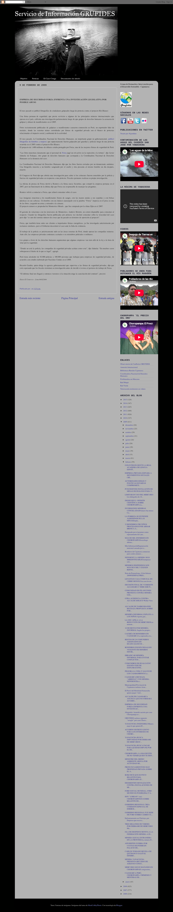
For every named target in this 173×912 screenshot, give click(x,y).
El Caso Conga (50, 78)
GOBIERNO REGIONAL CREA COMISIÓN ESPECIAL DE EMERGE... (137, 806)
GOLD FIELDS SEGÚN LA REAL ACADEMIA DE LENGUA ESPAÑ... (138, 467)
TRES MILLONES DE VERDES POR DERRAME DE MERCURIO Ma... (139, 826)
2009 (125, 421)
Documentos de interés (70, 78)
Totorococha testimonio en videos (132, 389)
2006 (125, 894)
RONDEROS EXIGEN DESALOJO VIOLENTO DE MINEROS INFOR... (138, 649)
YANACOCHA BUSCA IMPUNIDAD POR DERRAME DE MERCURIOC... (138, 739)
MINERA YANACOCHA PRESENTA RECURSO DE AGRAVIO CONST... (136, 861)
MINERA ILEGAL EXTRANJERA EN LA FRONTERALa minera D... (139, 838)
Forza (64, 152)
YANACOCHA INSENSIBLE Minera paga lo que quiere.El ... (139, 725)
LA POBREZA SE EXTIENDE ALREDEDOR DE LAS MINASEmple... (136, 518)
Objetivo (23, 78)
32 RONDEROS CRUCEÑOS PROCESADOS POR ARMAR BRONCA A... (137, 526)
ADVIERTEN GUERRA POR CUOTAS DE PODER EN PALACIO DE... (136, 845)
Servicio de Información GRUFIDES (65, 14)
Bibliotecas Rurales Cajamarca (131, 370)
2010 (125, 418)
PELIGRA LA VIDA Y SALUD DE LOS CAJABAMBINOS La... (138, 672)
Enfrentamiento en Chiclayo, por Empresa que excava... (137, 819)
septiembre (129, 436)
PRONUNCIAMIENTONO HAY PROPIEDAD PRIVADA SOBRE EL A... (138, 769)
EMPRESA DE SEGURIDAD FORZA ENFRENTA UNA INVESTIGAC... (136, 706)
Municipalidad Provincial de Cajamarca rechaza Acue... (136, 686)
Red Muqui (124, 382)
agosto (128, 439)
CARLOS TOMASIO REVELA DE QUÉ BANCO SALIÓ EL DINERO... (138, 853)
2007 (125, 890)
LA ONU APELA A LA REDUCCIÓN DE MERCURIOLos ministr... (139, 622)
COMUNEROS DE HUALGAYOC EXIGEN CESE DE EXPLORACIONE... (138, 665)
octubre (128, 432)
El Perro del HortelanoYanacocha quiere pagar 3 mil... (137, 691)
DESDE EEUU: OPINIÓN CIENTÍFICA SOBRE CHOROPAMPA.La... (135, 502)
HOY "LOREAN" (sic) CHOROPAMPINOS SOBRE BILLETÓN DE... (137, 798)
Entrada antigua (106, 298)
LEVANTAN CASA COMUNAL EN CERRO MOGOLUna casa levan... (138, 580)
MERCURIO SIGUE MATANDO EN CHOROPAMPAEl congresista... (139, 868)
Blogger (119, 905)
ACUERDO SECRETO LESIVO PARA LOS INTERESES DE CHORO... (137, 731)
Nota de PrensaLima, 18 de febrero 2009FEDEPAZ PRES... (138, 574)
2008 (125, 886)
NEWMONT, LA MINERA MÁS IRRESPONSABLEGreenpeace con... (138, 559)
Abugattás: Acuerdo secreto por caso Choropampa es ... (138, 713)
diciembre (129, 425)
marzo (128, 458)
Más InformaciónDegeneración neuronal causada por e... (136, 547)
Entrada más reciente (30, 298)
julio (127, 443)
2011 (125, 414)
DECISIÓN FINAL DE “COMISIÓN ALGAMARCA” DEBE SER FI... (139, 585)
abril (127, 454)
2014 (125, 403)
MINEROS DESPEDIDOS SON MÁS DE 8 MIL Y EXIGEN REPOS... (137, 567)
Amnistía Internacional (129, 367)
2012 (125, 410)
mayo (127, 451)
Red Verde (124, 385)
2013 (125, 407)
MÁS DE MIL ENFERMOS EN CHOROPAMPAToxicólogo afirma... (137, 540)
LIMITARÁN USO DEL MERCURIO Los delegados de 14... (139, 495)
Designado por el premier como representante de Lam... (137, 533)
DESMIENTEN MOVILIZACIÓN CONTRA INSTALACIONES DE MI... (138, 785)
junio (127, 447)
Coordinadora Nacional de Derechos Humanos (133, 374)
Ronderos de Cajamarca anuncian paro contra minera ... (137, 552)
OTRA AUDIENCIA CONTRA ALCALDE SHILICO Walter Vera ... (139, 600)
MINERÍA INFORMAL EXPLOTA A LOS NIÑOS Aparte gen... (139, 615)
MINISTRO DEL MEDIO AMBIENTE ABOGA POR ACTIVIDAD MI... (136, 761)
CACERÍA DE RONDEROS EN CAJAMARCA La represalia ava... (138, 634)
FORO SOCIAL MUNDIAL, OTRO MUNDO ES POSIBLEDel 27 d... (138, 792)
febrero (128, 462)
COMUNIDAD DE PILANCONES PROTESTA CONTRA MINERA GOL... (138, 592)
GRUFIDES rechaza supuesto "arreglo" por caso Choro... (136, 719)
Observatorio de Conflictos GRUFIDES (135, 364)
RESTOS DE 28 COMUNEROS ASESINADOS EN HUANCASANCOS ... (137, 641)
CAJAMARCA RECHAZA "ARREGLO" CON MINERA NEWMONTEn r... (137, 679)
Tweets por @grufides (128, 133)
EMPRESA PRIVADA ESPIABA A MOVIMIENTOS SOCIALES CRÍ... (138, 475)
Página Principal (69, 298)
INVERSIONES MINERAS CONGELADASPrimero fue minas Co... (139, 510)
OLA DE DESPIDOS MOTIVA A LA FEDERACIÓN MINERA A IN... (139, 833)
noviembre (129, 428)
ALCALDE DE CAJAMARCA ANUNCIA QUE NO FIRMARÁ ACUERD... (138, 698)
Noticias (35, 78)
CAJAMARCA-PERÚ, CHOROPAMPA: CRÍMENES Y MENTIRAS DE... (138, 875)
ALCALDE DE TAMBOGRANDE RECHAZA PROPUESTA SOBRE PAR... (139, 608)
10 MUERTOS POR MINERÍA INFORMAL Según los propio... (138, 629)
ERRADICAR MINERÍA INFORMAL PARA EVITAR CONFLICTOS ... (137, 657)
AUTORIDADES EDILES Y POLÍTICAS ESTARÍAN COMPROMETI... (135, 483)
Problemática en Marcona (129, 379)
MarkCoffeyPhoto (95, 905)
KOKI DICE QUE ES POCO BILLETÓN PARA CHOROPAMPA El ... (135, 777)
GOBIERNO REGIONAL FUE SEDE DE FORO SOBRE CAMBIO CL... (139, 813)
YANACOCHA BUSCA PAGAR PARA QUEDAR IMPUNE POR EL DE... (138, 747)
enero (127, 881)
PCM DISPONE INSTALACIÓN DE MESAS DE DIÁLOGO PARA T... (139, 490)
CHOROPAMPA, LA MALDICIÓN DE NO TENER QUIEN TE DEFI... (139, 754)
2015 (125, 399)
